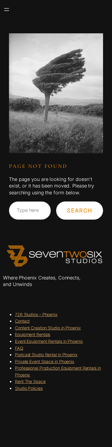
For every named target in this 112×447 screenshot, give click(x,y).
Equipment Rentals (32, 334)
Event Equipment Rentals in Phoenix (49, 341)
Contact (22, 320)
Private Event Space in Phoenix (44, 361)
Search (79, 210)
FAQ (19, 348)
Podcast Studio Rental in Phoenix (46, 354)
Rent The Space (30, 381)
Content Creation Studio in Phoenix (48, 327)
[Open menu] (6, 9)
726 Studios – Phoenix (36, 314)
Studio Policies (29, 388)
